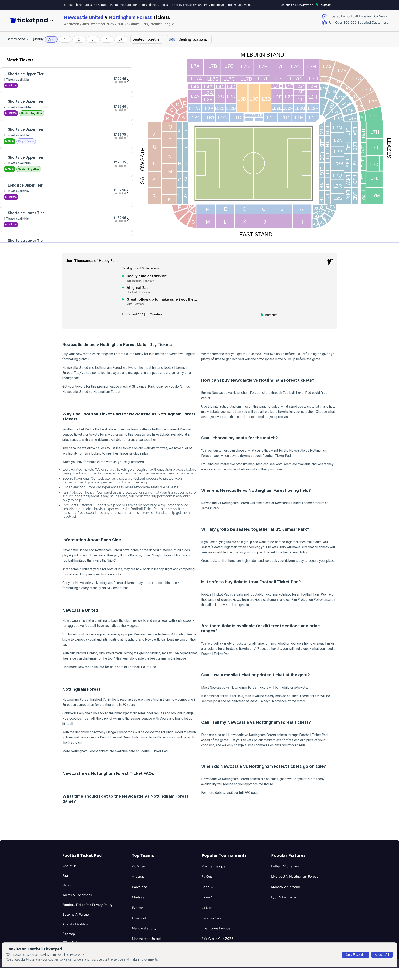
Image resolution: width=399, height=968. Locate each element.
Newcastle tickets (91, 667)
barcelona (139, 887)
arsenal (138, 876)
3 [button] (93, 39)
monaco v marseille (286, 887)
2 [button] (79, 39)
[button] (17, 39)
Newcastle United (83, 17)
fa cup (207, 876)
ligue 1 (207, 897)
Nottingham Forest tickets (90, 751)
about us (69, 866)
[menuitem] (66, 80)
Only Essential (355, 954)
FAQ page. (251, 793)
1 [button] (65, 39)
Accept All (382, 954)
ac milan (138, 866)
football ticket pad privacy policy (87, 905)
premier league (213, 866)
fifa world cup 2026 (217, 938)
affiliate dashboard (76, 924)
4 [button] (106, 39)
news (66, 885)
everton (138, 907)
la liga (207, 907)
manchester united (146, 938)
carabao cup (211, 918)
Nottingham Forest (130, 17)
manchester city (144, 928)
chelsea (138, 897)
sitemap (68, 934)
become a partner (76, 914)
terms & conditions (77, 895)
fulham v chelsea (285, 866)
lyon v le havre (283, 897)
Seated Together (147, 39)
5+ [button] (120, 39)
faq (65, 875)
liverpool (139, 918)
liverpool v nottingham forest (294, 876)
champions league (216, 928)
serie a (207, 887)
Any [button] (51, 39)
